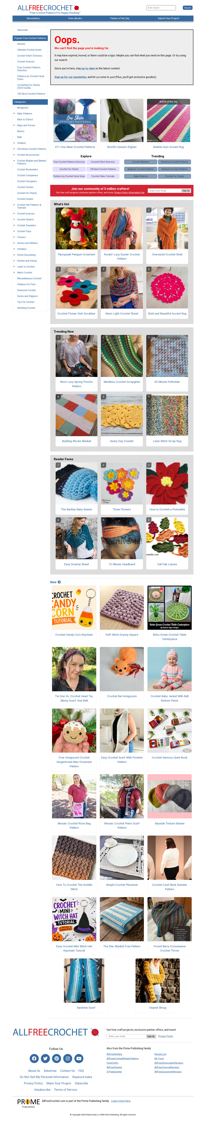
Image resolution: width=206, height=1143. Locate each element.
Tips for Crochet (25, 302)
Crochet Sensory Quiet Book (169, 757)
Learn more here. (121, 1100)
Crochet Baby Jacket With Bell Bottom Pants (170, 698)
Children (21, 143)
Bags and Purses (26, 125)
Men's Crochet (24, 272)
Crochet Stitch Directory (29, 55)
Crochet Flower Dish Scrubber (76, 313)
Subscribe (22, 30)
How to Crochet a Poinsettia (167, 509)
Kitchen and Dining (27, 260)
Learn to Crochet (26, 266)
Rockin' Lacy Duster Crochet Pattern (122, 257)
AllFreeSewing (114, 1067)
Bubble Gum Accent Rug (168, 147)
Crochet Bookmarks (27, 169)
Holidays (22, 249)
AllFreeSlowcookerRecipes (168, 1063)
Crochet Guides (25, 199)
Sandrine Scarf (86, 1007)
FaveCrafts (112, 1063)
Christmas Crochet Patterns (31, 149)
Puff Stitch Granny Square (122, 634)
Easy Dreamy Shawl (76, 564)
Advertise (50, 1071)
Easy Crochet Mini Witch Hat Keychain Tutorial (74, 948)
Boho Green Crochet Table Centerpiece (169, 637)
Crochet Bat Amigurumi (122, 696)
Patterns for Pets (26, 284)
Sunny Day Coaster (122, 441)
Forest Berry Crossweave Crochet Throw (170, 948)
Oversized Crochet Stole (167, 254)
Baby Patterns (24, 113)
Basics (20, 131)
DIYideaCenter (114, 1071)
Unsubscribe (42, 1089)
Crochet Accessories (28, 154)
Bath (19, 137)
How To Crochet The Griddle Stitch (74, 887)
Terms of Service (65, 1089)
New (53, 582)
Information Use (136, 192)
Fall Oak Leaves (167, 564)
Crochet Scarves (26, 61)
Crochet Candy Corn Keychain (74, 634)
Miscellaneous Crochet (29, 278)
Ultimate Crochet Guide (29, 49)
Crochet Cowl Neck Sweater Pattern (169, 887)
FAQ (81, 1071)
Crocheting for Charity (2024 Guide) (28, 86)
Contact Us (67, 1071)
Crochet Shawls (25, 219)
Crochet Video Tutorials (102, 176)
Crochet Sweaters (26, 225)
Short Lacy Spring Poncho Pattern (76, 384)
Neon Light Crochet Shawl (121, 313)
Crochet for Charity (27, 193)
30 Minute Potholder (167, 382)
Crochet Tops (24, 231)
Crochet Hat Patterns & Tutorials (29, 206)
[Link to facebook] (34, 1058)
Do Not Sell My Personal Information (44, 1077)
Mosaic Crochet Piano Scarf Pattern (122, 826)
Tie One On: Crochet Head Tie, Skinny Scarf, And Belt (74, 698)
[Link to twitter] (45, 1058)
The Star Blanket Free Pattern (121, 946)
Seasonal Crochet (26, 290)
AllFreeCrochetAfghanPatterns (123, 1058)
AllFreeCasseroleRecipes (168, 1071)
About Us (34, 1071)
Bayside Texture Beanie (169, 823)
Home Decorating (26, 254)
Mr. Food (159, 1058)
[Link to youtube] (78, 1058)
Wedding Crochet (26, 307)
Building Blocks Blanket (76, 441)
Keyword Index (82, 1077)
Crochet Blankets (140, 162)
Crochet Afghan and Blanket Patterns (31, 162)
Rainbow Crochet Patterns (174, 169)
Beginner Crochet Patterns (141, 169)
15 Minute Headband (122, 564)
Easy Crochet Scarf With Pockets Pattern (122, 760)
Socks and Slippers (27, 296)
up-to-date (88, 68)
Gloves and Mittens (27, 243)
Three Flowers (122, 509)
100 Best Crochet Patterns (31, 93)
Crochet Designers (27, 181)
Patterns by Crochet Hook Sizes (30, 78)
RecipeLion (160, 1054)
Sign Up (185, 191)
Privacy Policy (121, 192)
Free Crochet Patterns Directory (28, 69)
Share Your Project (58, 1083)
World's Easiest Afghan (121, 147)
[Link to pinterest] (56, 1058)
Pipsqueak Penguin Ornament (76, 254)
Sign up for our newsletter (70, 77)
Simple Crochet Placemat (122, 885)
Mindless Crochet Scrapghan (122, 382)
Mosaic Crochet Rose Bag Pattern (74, 826)
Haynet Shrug (157, 1007)
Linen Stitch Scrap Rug (167, 441)
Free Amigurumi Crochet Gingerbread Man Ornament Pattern (74, 762)
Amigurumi (22, 107)
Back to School (25, 119)
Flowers (21, 237)
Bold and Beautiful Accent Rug (167, 313)
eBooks (21, 43)
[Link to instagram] (67, 1058)
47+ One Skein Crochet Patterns (75, 147)
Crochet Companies (27, 175)
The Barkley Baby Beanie (76, 509)
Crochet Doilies (25, 187)
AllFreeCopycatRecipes (166, 1067)
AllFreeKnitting (114, 1054)
